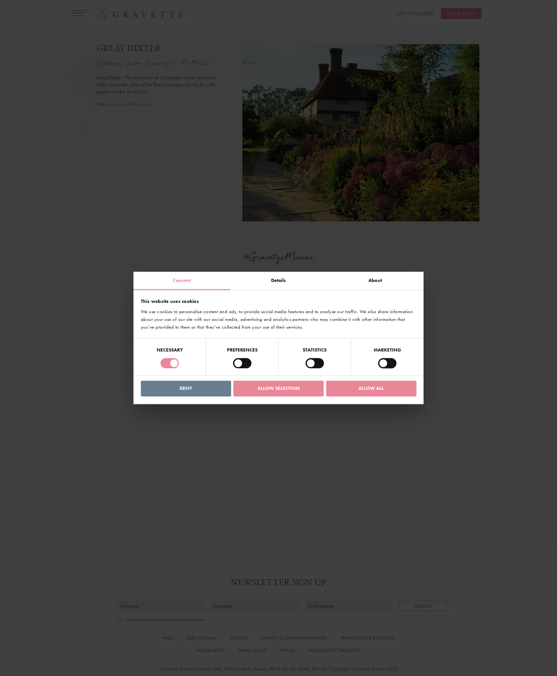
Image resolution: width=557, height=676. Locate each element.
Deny (186, 388)
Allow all (371, 388)
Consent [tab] (182, 280)
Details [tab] (278, 280)
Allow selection (279, 388)
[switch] (242, 363)
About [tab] (375, 280)
